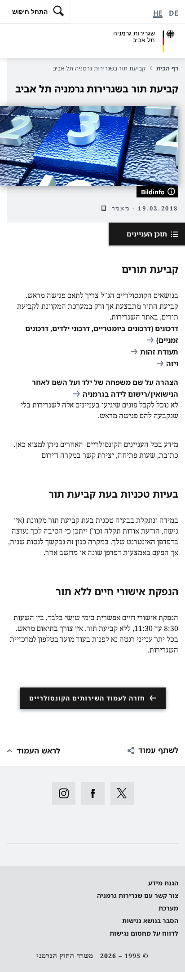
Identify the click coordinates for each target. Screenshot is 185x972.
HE (158, 13)
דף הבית (167, 68)
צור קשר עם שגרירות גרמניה (137, 895)
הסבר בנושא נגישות (150, 920)
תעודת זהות (159, 352)
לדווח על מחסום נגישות (144, 933)
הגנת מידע (163, 883)
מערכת (168, 908)
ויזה (172, 363)
